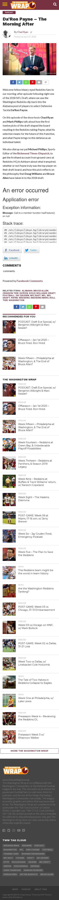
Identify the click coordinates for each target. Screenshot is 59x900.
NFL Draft (44, 862)
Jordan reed (10, 874)
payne (14, 297)
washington (16, 300)
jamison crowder (33, 870)
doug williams (38, 293)
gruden (32, 862)
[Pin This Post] (32, 81)
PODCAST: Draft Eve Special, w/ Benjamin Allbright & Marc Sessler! (37, 324)
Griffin (7, 866)
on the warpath (28, 874)
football (9, 295)
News (15, 889)
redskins (24, 297)
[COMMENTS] (45, 81)
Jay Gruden (22, 295)
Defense (35, 866)
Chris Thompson (12, 870)
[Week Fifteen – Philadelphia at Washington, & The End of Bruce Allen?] (9, 363)
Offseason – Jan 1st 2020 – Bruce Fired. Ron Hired (33, 341)
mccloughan (18, 862)
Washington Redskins (33, 854)
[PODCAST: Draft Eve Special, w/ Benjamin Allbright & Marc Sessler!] (9, 327)
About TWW (40, 889)
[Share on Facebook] (13, 81)
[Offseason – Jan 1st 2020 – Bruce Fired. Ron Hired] (9, 345)
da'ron (24, 293)
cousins (20, 858)
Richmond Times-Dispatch (33, 153)
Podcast (39, 846)
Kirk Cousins (32, 850)
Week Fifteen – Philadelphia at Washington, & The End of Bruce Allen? (36, 361)
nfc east (35, 295)
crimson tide (11, 293)
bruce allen (40, 290)
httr (6, 862)
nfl (44, 295)
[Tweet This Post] (19, 81)
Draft (52, 293)
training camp (11, 854)
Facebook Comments (30, 280)
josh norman (21, 866)
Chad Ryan (22, 32)
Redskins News (40, 297)
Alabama (27, 290)
